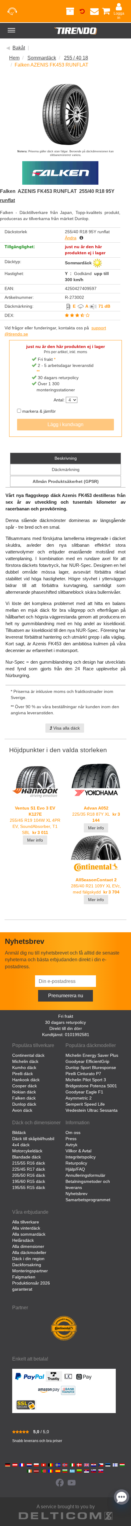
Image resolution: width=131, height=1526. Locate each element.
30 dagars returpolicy (65, 1022)
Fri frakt (65, 1016)
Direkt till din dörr (65, 1028)
